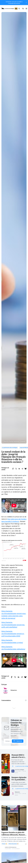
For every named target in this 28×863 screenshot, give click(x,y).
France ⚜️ (4, 843)
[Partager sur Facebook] (13, 469)
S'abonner (19, 741)
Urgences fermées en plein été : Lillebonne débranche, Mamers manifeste (13, 834)
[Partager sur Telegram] (22, 469)
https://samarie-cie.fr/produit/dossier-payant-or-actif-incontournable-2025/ (12, 633)
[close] (26, 2)
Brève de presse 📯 (13, 843)
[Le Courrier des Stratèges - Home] (9, 8)
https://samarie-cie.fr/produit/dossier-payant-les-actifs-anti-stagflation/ (13, 624)
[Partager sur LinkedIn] (19, 469)
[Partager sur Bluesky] (25, 468)
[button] (19, 8)
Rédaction (14, 690)
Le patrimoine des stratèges (9, 447)
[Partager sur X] (16, 469)
